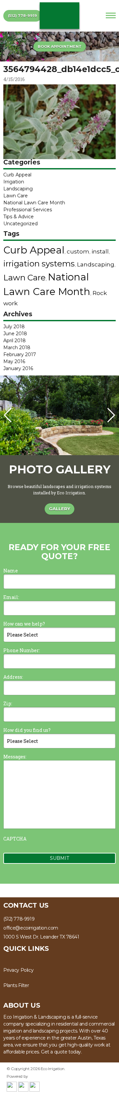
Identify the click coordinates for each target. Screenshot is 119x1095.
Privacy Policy (18, 970)
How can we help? (24, 624)
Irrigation (13, 182)
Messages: (14, 756)
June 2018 (15, 334)
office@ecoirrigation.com (30, 928)
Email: (11, 597)
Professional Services (27, 210)
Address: (13, 677)
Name (10, 570)
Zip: (7, 703)
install (100, 251)
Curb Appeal (17, 175)
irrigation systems (39, 263)
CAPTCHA (14, 839)
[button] (111, 415)
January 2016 (18, 368)
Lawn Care (15, 196)
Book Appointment (60, 46)
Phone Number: (21, 650)
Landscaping (18, 189)
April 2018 (14, 341)
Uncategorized (20, 224)
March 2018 (16, 347)
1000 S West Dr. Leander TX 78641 (41, 937)
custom (78, 251)
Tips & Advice (18, 217)
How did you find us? (27, 730)
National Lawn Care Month (34, 203)
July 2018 (14, 327)
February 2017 (19, 354)
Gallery (59, 508)
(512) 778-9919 (22, 15)
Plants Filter (16, 985)
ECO (59, 15)
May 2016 (14, 361)
